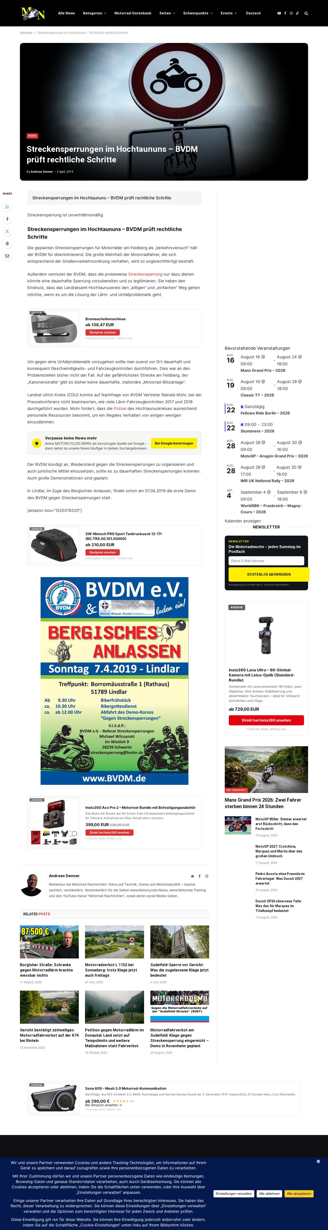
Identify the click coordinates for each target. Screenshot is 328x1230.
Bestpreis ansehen (103, 332)
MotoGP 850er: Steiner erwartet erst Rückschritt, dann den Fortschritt (281, 824)
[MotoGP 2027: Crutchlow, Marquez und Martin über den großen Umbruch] (238, 853)
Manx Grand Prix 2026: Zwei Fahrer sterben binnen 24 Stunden (263, 803)
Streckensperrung (145, 274)
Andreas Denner (42, 171)
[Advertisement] (261, 263)
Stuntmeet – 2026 (257, 431)
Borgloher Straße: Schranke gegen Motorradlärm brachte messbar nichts (46, 970)
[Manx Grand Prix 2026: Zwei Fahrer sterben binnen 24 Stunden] (266, 769)
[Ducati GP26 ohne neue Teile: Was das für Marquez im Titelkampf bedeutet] (238, 907)
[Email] (7, 255)
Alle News (66, 13)
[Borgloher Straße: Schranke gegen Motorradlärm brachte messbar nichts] (49, 941)
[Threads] (7, 243)
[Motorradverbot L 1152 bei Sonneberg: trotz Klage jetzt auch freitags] (114, 941)
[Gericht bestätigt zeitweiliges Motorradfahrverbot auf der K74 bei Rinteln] (49, 1007)
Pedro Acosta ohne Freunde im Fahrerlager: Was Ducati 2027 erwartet (280, 878)
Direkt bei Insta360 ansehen (109, 832)
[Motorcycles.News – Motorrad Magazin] (33, 13)
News (32, 135)
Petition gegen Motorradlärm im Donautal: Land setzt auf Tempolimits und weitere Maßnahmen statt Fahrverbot (114, 1038)
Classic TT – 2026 (257, 395)
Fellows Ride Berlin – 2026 (265, 413)
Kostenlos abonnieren (269, 574)
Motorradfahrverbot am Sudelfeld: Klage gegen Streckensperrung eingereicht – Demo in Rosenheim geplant (179, 1038)
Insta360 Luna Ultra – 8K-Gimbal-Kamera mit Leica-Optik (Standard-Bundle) (262, 675)
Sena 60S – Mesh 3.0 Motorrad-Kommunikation (125, 1088)
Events (227, 13)
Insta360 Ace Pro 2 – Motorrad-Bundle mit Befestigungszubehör (140, 807)
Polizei (120, 408)
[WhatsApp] (7, 207)
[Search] (306, 13)
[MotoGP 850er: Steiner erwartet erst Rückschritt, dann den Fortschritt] (238, 825)
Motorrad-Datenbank (133, 13)
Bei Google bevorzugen (174, 443)
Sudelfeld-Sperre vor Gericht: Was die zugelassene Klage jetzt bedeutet (179, 970)
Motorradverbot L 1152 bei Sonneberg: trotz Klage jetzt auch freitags (111, 970)
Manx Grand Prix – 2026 (263, 370)
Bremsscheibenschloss (105, 319)
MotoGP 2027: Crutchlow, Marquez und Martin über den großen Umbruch (278, 851)
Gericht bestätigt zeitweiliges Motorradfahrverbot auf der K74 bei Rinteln (49, 1035)
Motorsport (236, 790)
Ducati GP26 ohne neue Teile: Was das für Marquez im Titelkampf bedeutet (278, 906)
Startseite (26, 33)
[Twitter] (7, 231)
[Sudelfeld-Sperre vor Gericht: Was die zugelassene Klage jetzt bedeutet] (179, 941)
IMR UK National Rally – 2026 (267, 480)
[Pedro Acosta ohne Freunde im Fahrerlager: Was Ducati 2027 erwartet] (238, 880)
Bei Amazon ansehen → (103, 1105)
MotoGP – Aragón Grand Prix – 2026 (274, 456)
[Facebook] (7, 219)
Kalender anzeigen (243, 521)
